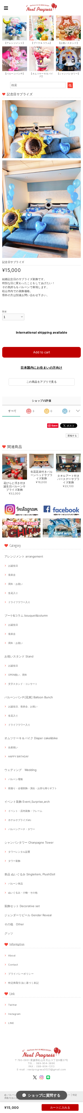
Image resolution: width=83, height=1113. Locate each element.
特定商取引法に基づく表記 (23, 982)
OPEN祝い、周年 (17, 674)
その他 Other (14, 924)
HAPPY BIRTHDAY (18, 756)
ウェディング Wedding (20, 770)
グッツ (8, 933)
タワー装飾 (14, 860)
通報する (72, 435)
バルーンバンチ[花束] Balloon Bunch (28, 697)
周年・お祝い (15, 583)
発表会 (11, 574)
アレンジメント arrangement (23, 556)
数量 (4, 311)
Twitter (12, 1004)
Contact (13, 964)
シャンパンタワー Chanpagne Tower (29, 842)
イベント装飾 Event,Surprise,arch (27, 801)
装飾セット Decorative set (22, 906)
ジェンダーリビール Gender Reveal (28, 915)
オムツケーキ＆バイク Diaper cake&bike (31, 738)
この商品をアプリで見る (41, 381)
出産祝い (13, 747)
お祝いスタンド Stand (18, 656)
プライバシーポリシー (21, 973)
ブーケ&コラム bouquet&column (26, 615)
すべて (12, 411)
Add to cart (41, 352)
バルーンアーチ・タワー (21, 829)
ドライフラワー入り (19, 602)
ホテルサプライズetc (19, 820)
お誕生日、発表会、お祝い (22, 706)
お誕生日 (13, 565)
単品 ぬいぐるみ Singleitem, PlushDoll (29, 874)
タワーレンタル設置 (19, 851)
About (11, 955)
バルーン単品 (15, 883)
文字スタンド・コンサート (22, 683)
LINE (11, 1023)
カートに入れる (60, 1107)
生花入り (13, 593)
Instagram (14, 1013)
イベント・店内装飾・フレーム (25, 810)
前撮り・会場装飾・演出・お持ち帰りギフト (32, 788)
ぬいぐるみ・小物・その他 (22, 892)
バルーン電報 (15, 779)
